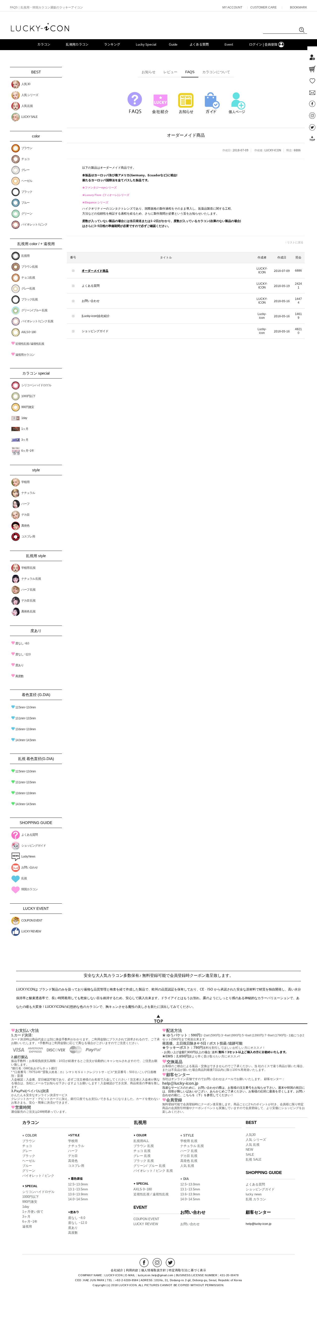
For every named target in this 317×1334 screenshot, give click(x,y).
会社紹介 (117, 1270)
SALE (250, 1154)
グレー (25, 170)
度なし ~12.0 (20, 654)
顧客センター (258, 1212)
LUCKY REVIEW (31, 931)
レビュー (170, 72)
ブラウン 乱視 (143, 1146)
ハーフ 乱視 (28, 589)
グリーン (26, 213)
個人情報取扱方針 (153, 1270)
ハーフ (25, 504)
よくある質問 (29, 834)
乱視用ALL (141, 1141)
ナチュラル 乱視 (31, 578)
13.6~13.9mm (78, 1194)
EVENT (140, 1207)
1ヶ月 (24, 429)
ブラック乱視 (29, 299)
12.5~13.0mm (78, 1184)
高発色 (25, 525)
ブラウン (26, 148)
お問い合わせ (29, 867)
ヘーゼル (26, 181)
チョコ (25, 159)
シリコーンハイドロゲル (36, 385)
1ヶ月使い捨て (32, 1211)
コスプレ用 (28, 536)
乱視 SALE (254, 1159)
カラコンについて (216, 72)
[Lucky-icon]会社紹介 (96, 316)
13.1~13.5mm (78, 1189)
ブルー (25, 202)
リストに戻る (295, 242)
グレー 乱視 (142, 1156)
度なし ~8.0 (20, 643)
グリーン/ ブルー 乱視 (34, 310)
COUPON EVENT (31, 920)
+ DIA (184, 1179)
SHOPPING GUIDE (264, 1172)
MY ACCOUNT (232, 7)
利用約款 (132, 1270)
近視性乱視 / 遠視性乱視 (27, 344)
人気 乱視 (27, 106)
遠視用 (27, 1226)
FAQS (189, 72)
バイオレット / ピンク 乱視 (37, 321)
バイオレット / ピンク (34, 224)
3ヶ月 (24, 440)
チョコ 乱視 (142, 1151)
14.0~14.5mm (78, 1199)
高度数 (17, 676)
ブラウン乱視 (29, 266)
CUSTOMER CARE (263, 7)
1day (24, 418)
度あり (17, 665)
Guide (173, 44)
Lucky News (28, 856)
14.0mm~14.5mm (23, 740)
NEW (249, 1149)
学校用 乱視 (28, 568)
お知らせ (149, 72)
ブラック (26, 191)
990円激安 (27, 407)
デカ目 (25, 514)
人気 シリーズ (29, 95)
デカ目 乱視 (28, 600)
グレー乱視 (28, 288)
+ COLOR (29, 1135)
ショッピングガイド (33, 845)
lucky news (254, 1194)
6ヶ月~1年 (27, 450)
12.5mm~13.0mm (23, 707)
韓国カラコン (29, 889)
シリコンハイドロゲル (38, 1192)
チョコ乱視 (28, 277)
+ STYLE (187, 1135)
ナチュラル (28, 493)
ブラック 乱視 (143, 1161)
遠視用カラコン (22, 354)
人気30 (251, 1135)
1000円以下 (28, 396)
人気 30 (25, 84)
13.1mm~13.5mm (23, 718)
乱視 (24, 878)
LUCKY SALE (29, 117)
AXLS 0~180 (28, 332)
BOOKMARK (298, 7)
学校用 (25, 482)
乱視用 (25, 255)
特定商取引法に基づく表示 (187, 1270)
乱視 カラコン (256, 1199)
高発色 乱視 (28, 611)
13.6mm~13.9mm (23, 729)
